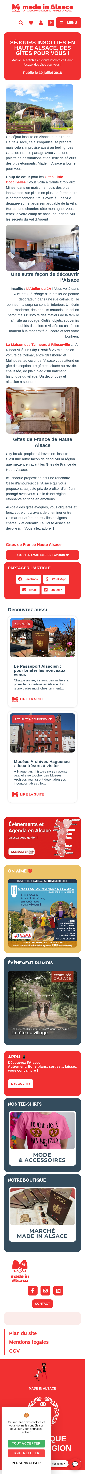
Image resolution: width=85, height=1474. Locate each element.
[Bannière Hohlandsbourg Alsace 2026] (42, 946)
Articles (31, 60)
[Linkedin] (58, 1290)
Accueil (17, 60)
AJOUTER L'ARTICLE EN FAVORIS (41, 555)
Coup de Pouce (42, 719)
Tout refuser (26, 1453)
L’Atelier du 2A (38, 289)
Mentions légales (29, 1342)
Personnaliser (26, 1463)
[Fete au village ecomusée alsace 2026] (42, 1038)
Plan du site (23, 1333)
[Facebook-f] (33, 1290)
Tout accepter (26, 1443)
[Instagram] (45, 1290)
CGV (14, 1351)
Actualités (22, 624)
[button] (28, 579)
